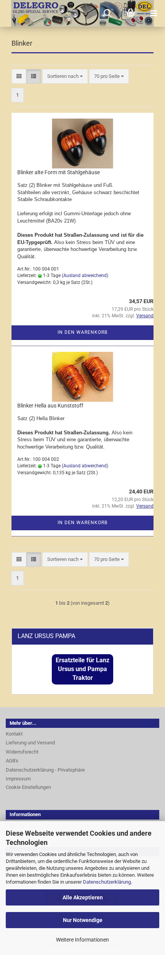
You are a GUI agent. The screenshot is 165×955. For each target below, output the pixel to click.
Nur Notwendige (82, 920)
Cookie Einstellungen (28, 787)
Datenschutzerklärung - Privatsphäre (45, 770)
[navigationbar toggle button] (153, 13)
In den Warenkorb (82, 332)
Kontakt (14, 734)
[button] (19, 76)
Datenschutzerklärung (107, 882)
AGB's (12, 761)
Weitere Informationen (82, 940)
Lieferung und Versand (30, 743)
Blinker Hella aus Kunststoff (50, 405)
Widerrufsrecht (22, 752)
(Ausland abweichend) (85, 275)
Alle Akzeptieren (83, 897)
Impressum (18, 779)
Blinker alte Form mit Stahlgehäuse (58, 172)
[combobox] (65, 76)
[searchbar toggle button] (107, 13)
